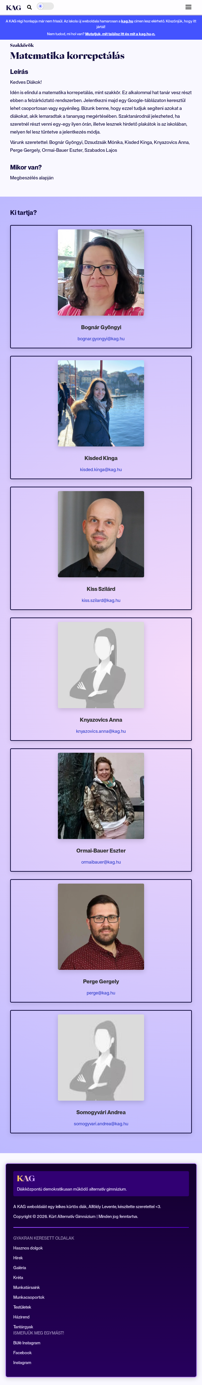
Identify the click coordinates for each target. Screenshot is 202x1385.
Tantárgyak (23, 1326)
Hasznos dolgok (28, 1248)
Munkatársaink (26, 1287)
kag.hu (127, 21)
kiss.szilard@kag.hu (101, 600)
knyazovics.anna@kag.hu (101, 731)
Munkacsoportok (29, 1297)
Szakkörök (22, 45)
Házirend (21, 1317)
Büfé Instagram (26, 1342)
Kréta (18, 1277)
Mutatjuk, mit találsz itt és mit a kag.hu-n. (120, 34)
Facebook (22, 1352)
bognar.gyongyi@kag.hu (101, 338)
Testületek (22, 1307)
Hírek (18, 1257)
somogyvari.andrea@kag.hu (101, 1123)
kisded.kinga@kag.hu (101, 469)
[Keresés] (29, 6)
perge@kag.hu (101, 992)
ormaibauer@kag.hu (101, 862)
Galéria (19, 1267)
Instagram (22, 1362)
